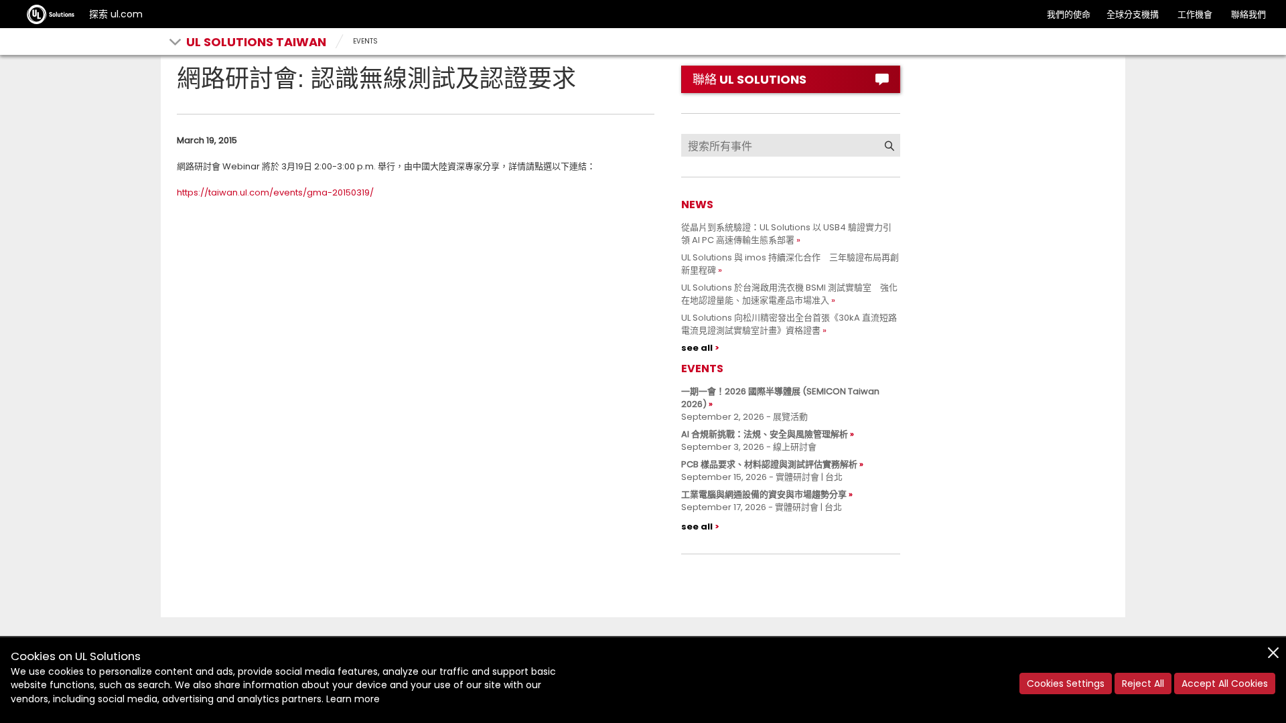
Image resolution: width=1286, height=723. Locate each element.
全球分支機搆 (1132, 14)
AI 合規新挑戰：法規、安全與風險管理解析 (764, 434)
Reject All (1143, 683)
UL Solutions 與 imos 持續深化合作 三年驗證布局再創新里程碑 (790, 263)
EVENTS (365, 41)
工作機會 (1194, 14)
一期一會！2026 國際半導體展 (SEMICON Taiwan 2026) (780, 397)
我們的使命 (1068, 14)
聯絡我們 (1248, 14)
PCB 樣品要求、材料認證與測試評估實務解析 (769, 464)
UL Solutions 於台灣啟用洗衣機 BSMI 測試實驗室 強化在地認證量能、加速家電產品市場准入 (789, 294)
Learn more (353, 699)
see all (697, 347)
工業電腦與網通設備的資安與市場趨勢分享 (764, 494)
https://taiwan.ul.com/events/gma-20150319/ (275, 192)
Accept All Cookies (1225, 683)
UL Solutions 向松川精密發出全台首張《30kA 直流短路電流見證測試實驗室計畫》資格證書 (789, 324)
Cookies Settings (1065, 683)
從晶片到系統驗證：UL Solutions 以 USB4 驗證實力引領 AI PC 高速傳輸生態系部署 (786, 233)
